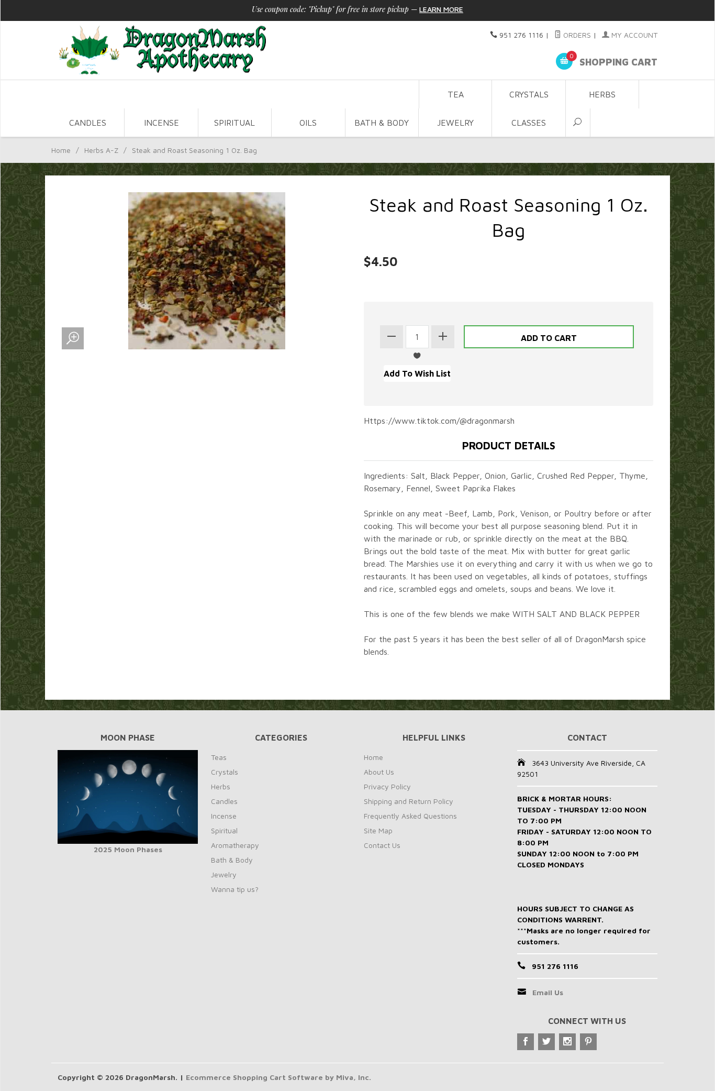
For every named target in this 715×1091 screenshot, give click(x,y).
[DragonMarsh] (235, 50)
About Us (379, 771)
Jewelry (455, 122)
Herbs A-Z (101, 150)
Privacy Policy (387, 786)
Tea (456, 94)
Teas (219, 757)
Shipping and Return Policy (408, 801)
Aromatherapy (235, 845)
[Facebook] (525, 1041)
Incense (161, 122)
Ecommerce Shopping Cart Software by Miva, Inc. (278, 1077)
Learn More (441, 9)
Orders (576, 34)
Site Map (378, 830)
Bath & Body (381, 122)
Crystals (529, 94)
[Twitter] (546, 1041)
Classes (528, 122)
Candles (87, 122)
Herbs (602, 94)
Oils (308, 122)
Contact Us (382, 845)
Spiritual (234, 122)
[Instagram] (567, 1041)
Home (61, 150)
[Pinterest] (588, 1041)
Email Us (547, 992)
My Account (633, 34)
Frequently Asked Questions (410, 815)
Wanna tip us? (235, 889)
